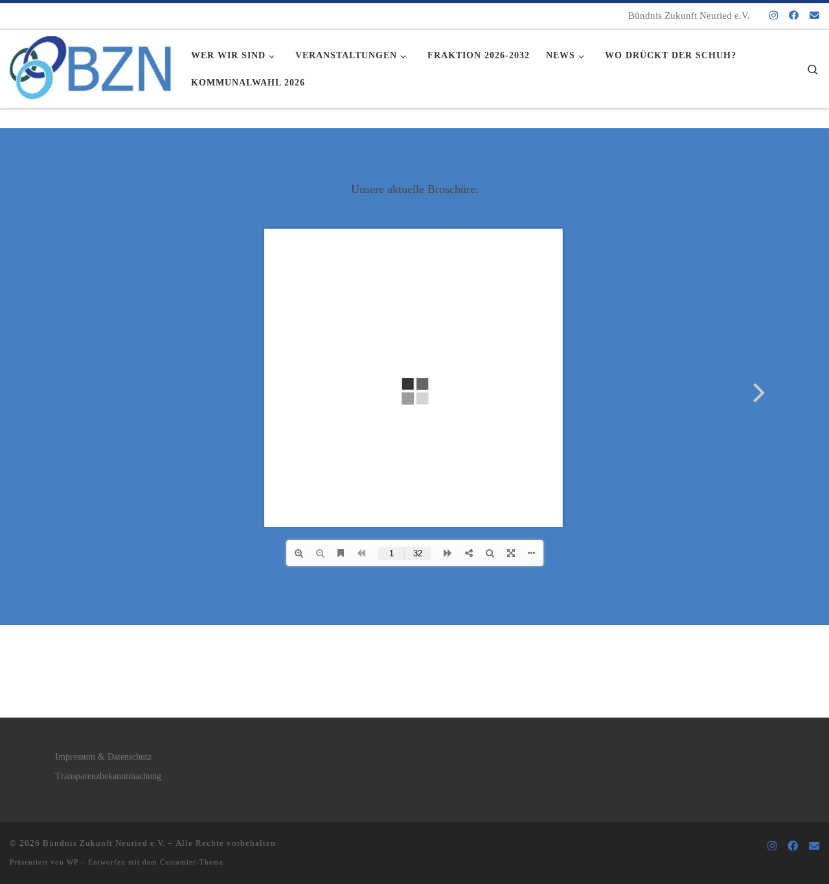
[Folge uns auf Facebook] (794, 15)
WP (72, 862)
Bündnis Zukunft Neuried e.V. (104, 843)
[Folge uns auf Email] (814, 15)
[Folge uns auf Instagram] (773, 15)
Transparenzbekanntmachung (108, 776)
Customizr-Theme (191, 862)
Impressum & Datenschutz (103, 757)
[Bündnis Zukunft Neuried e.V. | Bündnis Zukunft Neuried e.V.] (91, 64)
